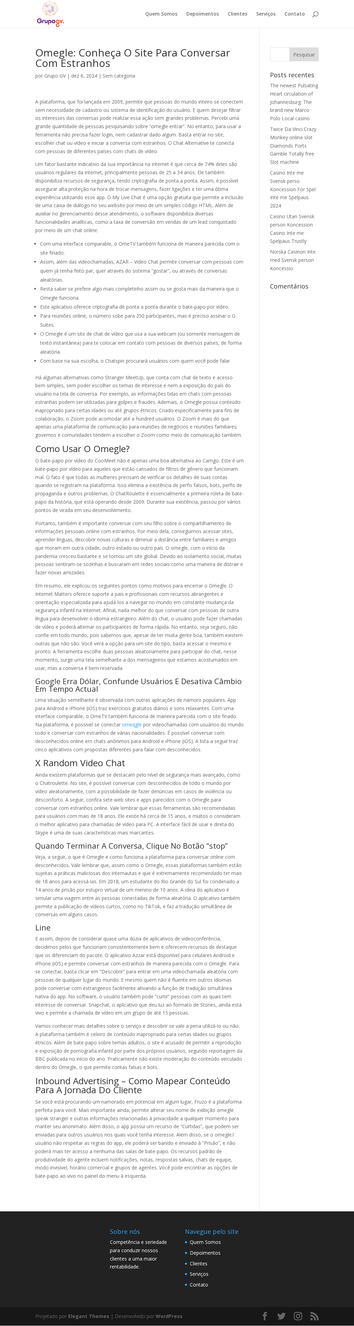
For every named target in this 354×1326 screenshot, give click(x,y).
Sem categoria (119, 75)
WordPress (169, 1316)
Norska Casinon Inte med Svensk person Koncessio (293, 260)
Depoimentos (202, 14)
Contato (295, 14)
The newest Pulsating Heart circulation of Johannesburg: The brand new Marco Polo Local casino (294, 102)
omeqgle (132, 724)
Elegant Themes (88, 1316)
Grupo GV (55, 75)
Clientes (237, 14)
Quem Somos (161, 14)
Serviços (266, 14)
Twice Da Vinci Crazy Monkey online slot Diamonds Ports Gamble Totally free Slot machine (293, 145)
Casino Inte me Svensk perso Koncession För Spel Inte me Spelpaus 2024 (293, 189)
